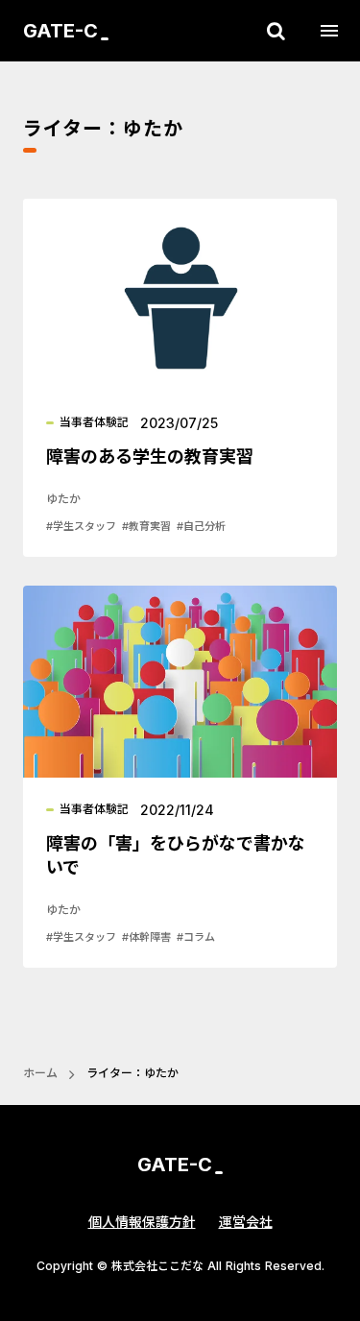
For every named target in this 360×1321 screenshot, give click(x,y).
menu (329, 30)
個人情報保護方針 (142, 1221)
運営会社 (246, 1221)
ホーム (40, 1073)
